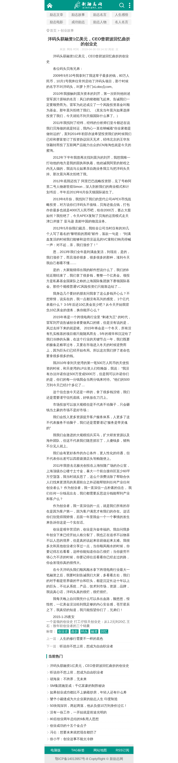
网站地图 (100, 750)
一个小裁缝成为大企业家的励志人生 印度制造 (84, 699)
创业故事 (67, 30)
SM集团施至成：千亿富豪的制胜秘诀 (77, 686)
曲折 (74, 631)
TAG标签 (78, 750)
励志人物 (100, 22)
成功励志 (78, 22)
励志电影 (56, 22)
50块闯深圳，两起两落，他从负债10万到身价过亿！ (88, 705)
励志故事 (78, 15)
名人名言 (121, 22)
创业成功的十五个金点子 (68, 725)
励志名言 (100, 15)
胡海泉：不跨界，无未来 (68, 679)
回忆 (104, 631)
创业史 (63, 631)
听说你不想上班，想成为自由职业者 (86, 646)
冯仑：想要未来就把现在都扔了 (73, 732)
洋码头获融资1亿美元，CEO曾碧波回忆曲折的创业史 (89, 666)
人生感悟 (121, 15)
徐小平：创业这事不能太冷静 (71, 739)
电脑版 (56, 750)
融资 (94, 631)
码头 (84, 631)
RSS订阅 (122, 750)
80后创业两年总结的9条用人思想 (74, 719)
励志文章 (56, 15)
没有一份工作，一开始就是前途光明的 (78, 712)
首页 (53, 30)
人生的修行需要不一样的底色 (81, 638)
